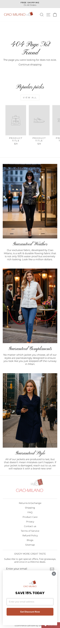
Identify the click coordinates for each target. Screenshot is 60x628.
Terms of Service (30, 531)
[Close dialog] (54, 573)
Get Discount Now (30, 611)
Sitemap (30, 544)
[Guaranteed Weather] (30, 201)
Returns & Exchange (30, 503)
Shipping (30, 507)
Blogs (30, 540)
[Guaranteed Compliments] (30, 306)
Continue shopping (30, 64)
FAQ (30, 512)
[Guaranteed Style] (30, 410)
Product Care (30, 517)
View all (30, 97)
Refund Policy (30, 535)
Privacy (30, 521)
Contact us (30, 526)
